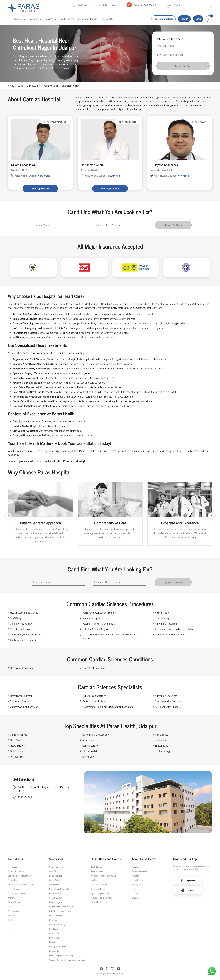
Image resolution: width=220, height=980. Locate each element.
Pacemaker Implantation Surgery (98, 623)
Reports (184, 19)
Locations (18, 19)
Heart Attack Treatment (21, 668)
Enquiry (135, 897)
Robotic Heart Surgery (21, 629)
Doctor (10, 920)
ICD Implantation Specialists (168, 707)
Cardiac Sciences (18, 734)
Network (11, 897)
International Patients (87, 19)
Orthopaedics (17, 756)
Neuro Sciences (18, 745)
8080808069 (83, 5)
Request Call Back (183, 66)
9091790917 (150, 5)
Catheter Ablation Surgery (95, 629)
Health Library (67, 19)
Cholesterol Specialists (21, 701)
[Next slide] (211, 515)
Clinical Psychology (57, 924)
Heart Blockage (162, 618)
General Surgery (90, 745)
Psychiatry (53, 929)
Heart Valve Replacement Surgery (99, 612)
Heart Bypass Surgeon (21, 696)
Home (11, 85)
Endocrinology (162, 745)
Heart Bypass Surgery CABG (24, 612)
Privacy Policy (137, 884)
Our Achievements (139, 871)
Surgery (11, 929)
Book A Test (13, 880)
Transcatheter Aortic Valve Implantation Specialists (107, 707)
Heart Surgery (162, 612)
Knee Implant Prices (99, 884)
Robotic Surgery (14, 889)
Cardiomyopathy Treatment (23, 640)
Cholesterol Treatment (93, 668)
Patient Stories (14, 902)
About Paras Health (144, 859)
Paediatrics (160, 740)
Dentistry (53, 920)
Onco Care (15, 740)
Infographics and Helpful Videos (103, 875)
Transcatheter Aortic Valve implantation (174, 629)
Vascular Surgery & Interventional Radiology (67, 959)
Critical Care (88, 756)
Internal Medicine (90, 751)
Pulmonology (161, 734)
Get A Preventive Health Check (20, 884)
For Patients (15, 859)
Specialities (56, 859)
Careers (135, 893)
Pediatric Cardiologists (93, 701)
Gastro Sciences (18, 751)
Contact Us (107, 19)
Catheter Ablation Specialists (24, 707)
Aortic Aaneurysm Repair (94, 618)
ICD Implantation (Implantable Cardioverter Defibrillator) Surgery (109, 636)
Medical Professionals (99, 902)
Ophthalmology (162, 751)
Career (115, 5)
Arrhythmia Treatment (166, 623)
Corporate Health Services (101, 897)
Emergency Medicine (57, 946)
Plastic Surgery (55, 902)
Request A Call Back (163, 19)
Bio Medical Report (98, 889)
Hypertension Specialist (94, 696)
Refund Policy (137, 880)
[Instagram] (112, 969)
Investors (135, 875)
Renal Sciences (89, 740)
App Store (190, 890)
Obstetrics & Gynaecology (95, 734)
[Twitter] (107, 969)
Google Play (190, 880)
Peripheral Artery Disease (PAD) (170, 634)
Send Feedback (14, 911)
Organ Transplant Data (100, 893)
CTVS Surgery (17, 618)
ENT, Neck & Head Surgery (60, 911)
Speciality (33, 19)
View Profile (44, 175)
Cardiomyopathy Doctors (167, 701)
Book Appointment (40, 188)
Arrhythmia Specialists (166, 696)
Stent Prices (95, 880)
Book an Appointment (16, 871)
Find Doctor (12, 866)
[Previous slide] (8, 515)
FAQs (134, 889)
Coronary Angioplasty (21, 623)
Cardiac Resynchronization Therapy (27, 634)
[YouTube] (118, 969)
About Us (103, 5)
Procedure (34, 85)
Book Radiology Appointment (19, 875)
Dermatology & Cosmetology (61, 906)
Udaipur (21, 85)
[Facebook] (101, 969)
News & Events (97, 871)
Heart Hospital (50, 85)
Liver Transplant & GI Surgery (61, 955)
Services (49, 19)
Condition (11, 924)
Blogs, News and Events (106, 859)
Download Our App (185, 859)
